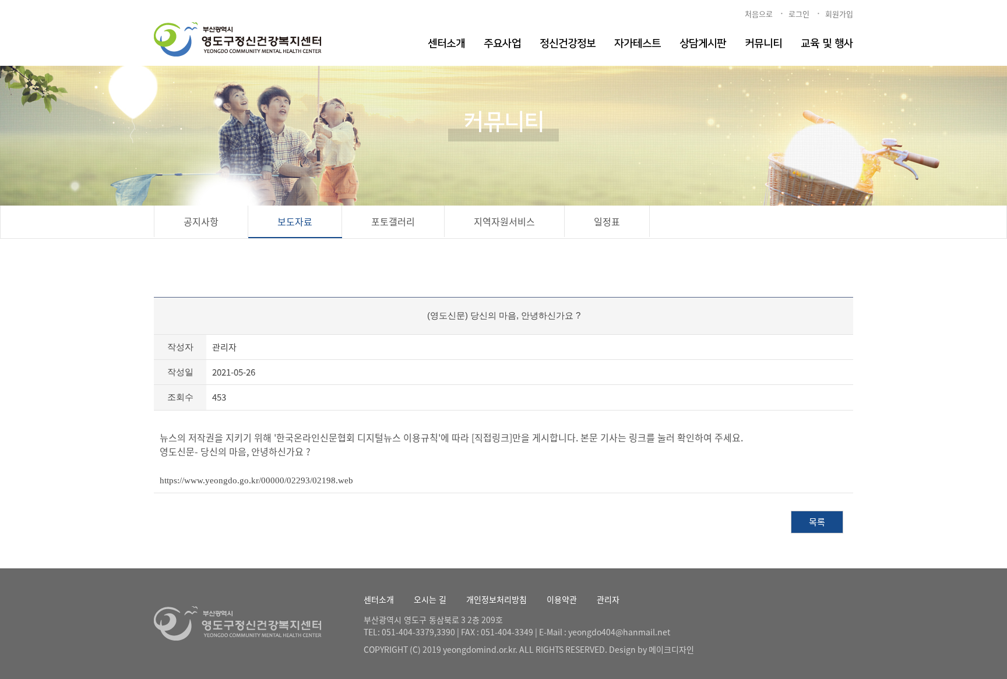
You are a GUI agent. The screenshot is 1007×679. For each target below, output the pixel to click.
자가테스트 (637, 43)
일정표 (607, 221)
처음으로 (759, 13)
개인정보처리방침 (496, 599)
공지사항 (201, 221)
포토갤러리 (393, 221)
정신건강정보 (568, 43)
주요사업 (502, 43)
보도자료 (294, 221)
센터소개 (446, 43)
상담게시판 (702, 43)
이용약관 (562, 599)
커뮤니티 (763, 43)
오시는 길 (430, 599)
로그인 (798, 13)
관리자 (608, 599)
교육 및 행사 (827, 43)
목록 (817, 521)
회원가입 (839, 13)
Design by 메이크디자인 (651, 649)
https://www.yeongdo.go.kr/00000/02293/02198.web (256, 480)
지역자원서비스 (504, 221)
